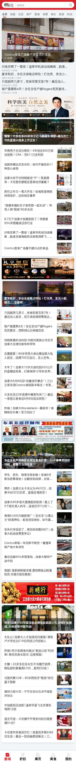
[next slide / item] (71, 40)
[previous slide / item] (4, 40)
